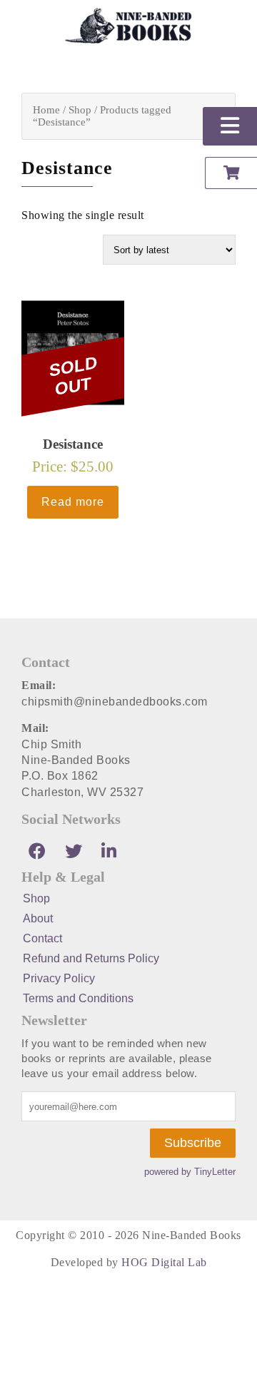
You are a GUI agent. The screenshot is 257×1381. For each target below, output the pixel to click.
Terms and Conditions (78, 998)
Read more (72, 502)
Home (46, 110)
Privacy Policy (59, 978)
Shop (80, 110)
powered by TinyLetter (190, 1171)
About (38, 918)
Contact (42, 938)
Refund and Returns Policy (91, 958)
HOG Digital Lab (164, 1262)
